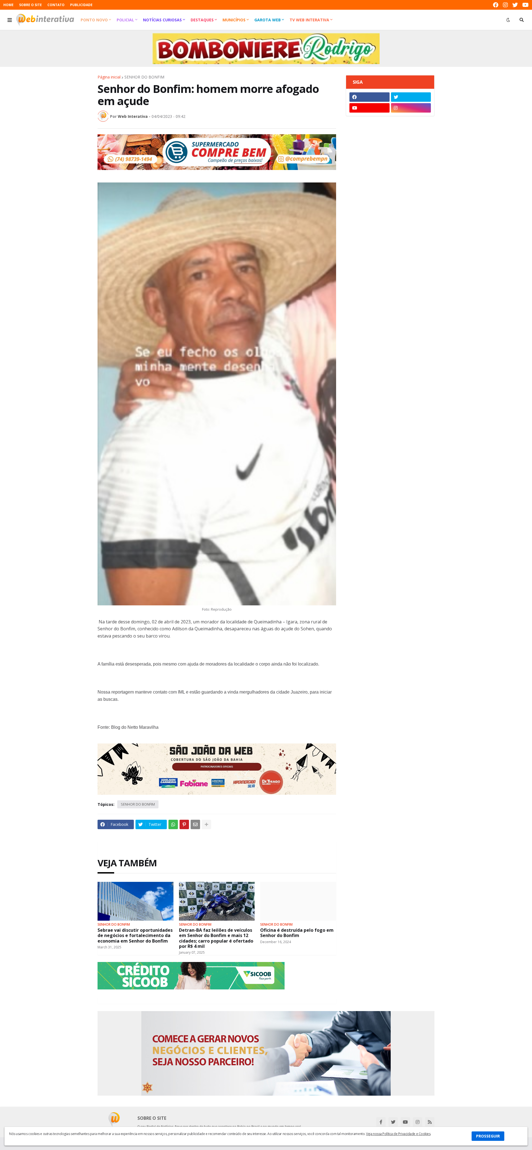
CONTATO (56, 4)
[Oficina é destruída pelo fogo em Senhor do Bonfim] (298, 901)
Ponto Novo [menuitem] (94, 19)
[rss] (429, 1122)
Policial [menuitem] (125, 19)
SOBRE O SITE (30, 4)
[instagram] (505, 5)
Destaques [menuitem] (202, 19)
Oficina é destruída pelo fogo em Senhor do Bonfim (297, 933)
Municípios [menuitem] (233, 19)
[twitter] (515, 5)
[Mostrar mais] (206, 824)
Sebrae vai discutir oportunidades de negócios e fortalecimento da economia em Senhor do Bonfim (135, 936)
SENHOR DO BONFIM (144, 77)
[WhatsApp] (173, 824)
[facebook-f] (381, 1122)
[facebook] (495, 5)
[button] (9, 20)
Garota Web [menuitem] (267, 19)
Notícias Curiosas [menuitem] (162, 19)
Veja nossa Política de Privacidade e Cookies (398, 1133)
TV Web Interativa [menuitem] (309, 19)
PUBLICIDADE (81, 4)
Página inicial (109, 77)
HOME (8, 4)
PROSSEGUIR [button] (488, 1136)
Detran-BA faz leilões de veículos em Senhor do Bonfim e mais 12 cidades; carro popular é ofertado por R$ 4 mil (216, 938)
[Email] (195, 824)
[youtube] (525, 5)
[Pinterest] (184, 824)
